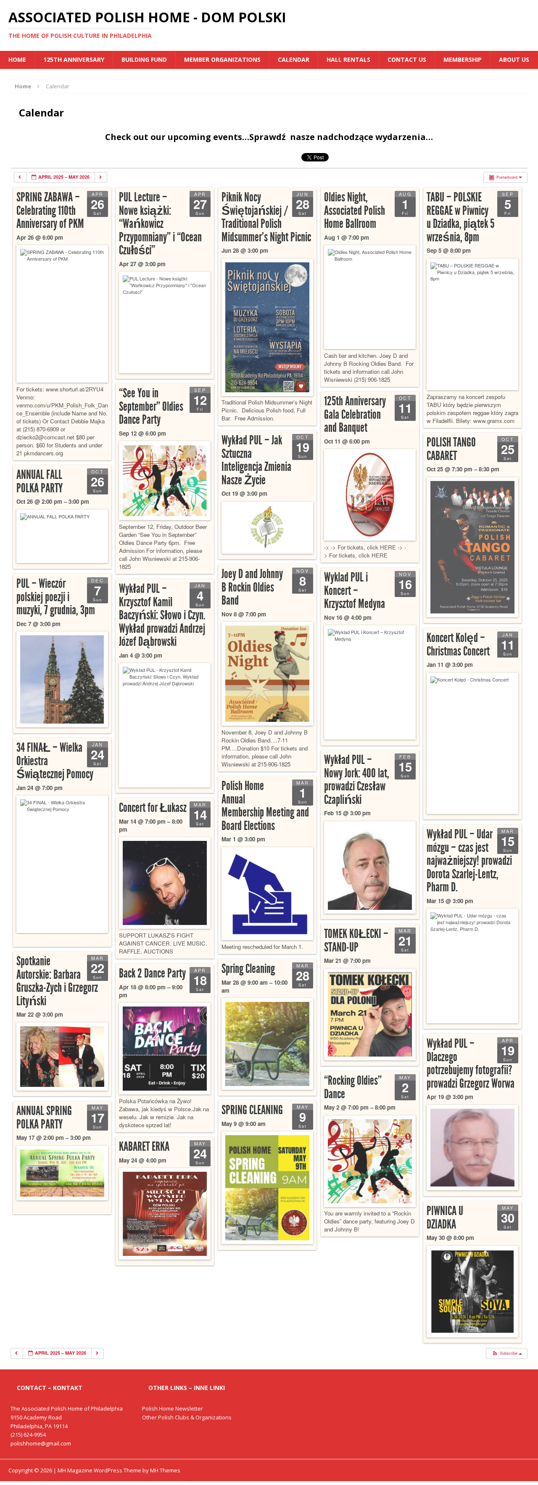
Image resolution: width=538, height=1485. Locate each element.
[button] (506, 1353)
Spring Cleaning (248, 968)
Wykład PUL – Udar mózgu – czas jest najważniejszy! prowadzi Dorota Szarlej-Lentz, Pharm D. (469, 861)
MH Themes (165, 1470)
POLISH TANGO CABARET (451, 449)
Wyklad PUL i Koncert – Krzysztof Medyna (354, 590)
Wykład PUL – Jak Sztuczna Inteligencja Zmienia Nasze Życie (256, 460)
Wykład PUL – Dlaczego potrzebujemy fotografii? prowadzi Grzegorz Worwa (470, 1063)
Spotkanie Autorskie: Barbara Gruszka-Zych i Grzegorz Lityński (57, 981)
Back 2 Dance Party (152, 973)
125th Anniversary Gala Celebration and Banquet (355, 414)
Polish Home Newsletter (172, 1408)
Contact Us (407, 59)
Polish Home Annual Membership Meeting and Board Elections (265, 805)
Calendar (293, 59)
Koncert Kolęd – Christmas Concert (458, 644)
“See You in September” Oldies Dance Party (151, 406)
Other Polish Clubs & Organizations (187, 1417)
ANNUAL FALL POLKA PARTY (39, 481)
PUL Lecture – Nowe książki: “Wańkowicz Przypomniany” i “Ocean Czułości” (160, 224)
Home (17, 59)
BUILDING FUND (144, 59)
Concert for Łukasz (153, 807)
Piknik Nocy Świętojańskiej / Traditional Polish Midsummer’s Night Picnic (266, 217)
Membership (462, 59)
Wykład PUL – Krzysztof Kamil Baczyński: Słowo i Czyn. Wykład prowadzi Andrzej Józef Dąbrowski (162, 615)
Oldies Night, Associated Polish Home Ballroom (354, 210)
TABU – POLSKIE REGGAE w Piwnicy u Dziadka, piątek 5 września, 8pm (460, 217)
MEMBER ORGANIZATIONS (222, 59)
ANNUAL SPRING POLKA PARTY (44, 1117)
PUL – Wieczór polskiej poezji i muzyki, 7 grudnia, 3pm (55, 597)
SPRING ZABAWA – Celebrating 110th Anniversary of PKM (50, 210)
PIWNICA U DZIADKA (445, 1217)
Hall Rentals (348, 59)
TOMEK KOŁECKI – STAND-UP (356, 940)
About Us (514, 59)
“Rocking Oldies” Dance (353, 1087)
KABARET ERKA (144, 1146)
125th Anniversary (73, 59)
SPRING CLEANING (252, 1110)
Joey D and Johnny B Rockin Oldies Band (252, 587)
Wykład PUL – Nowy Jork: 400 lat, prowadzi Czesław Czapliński (356, 779)
